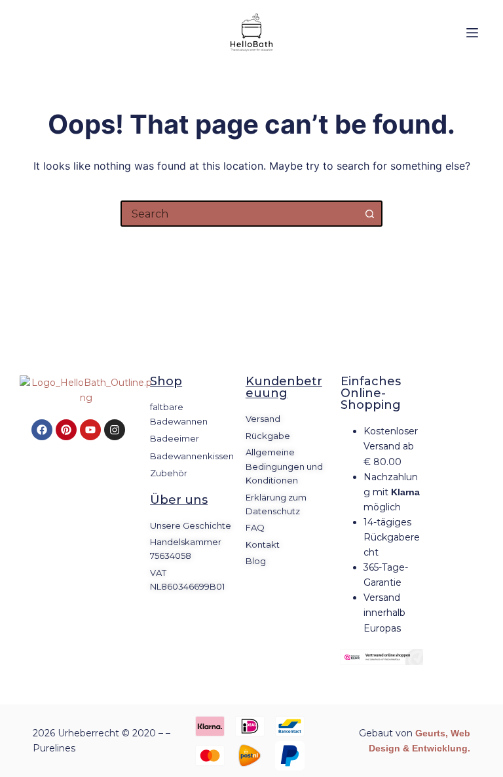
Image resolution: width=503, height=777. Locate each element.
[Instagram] (114, 429)
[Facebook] (41, 429)
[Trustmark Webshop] (382, 657)
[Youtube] (90, 429)
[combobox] (240, 213)
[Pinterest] (66, 429)
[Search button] (369, 213)
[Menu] (472, 33)
